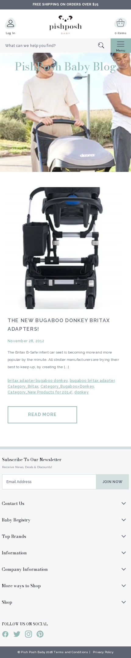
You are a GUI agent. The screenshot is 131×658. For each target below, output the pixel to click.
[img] (65, 248)
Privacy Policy (103, 652)
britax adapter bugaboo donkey (38, 381)
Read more (42, 414)
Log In (11, 33)
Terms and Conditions (71, 652)
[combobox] (55, 45)
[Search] (104, 45)
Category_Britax (23, 386)
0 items (120, 33)
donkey (81, 392)
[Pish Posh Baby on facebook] (5, 635)
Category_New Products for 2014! (40, 392)
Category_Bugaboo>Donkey (67, 386)
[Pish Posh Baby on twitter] (16, 635)
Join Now (112, 482)
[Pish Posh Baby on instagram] (28, 635)
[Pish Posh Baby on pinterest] (40, 635)
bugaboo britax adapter (92, 381)
